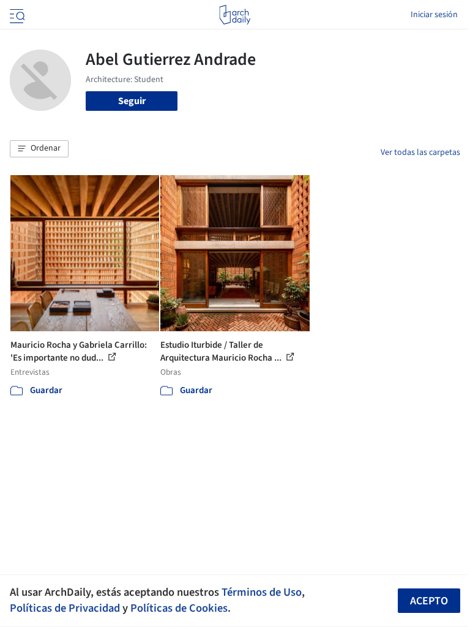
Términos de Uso (262, 592)
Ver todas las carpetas (420, 152)
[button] (39, 148)
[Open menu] (15, 14)
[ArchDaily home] (234, 14)
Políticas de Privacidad (65, 608)
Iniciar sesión (434, 14)
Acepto (429, 601)
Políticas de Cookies (179, 608)
